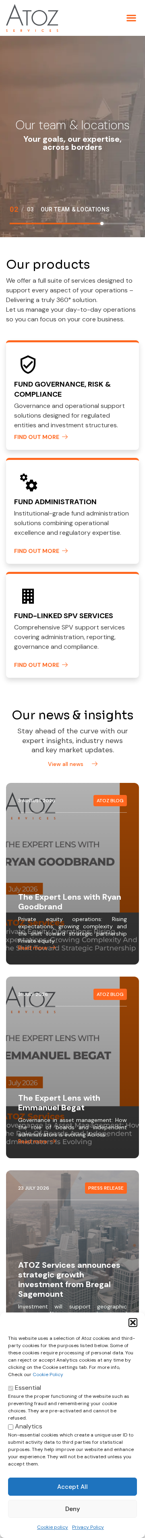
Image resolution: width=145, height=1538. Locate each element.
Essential (27, 1387)
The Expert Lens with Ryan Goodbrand (69, 902)
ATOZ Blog (110, 800)
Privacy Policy (88, 1527)
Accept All (72, 1487)
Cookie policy (52, 1527)
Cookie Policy (48, 1374)
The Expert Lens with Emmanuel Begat (59, 1103)
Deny (72, 1509)
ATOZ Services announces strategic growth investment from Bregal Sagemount (69, 1279)
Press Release (106, 1188)
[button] (133, 1323)
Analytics (27, 1426)
